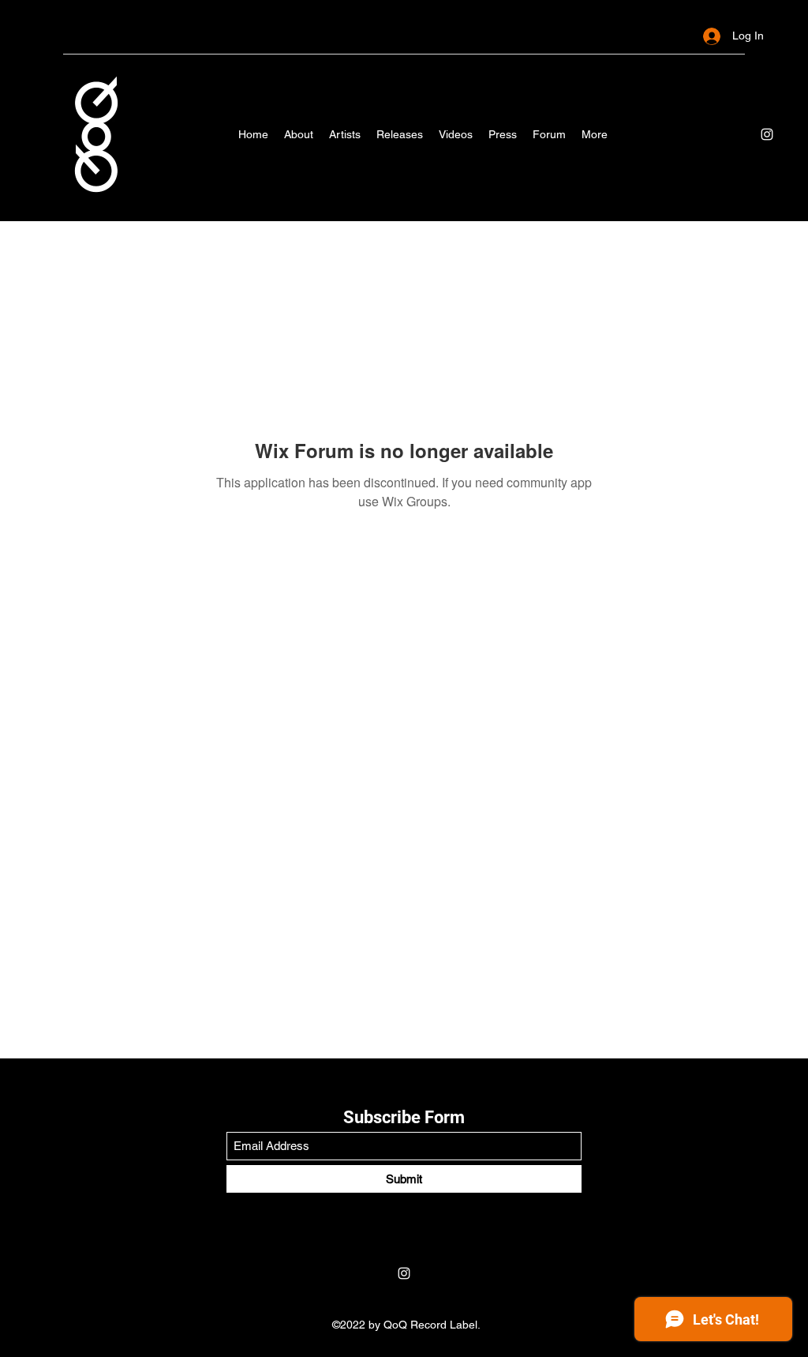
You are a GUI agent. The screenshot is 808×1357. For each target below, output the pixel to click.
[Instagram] (767, 134)
